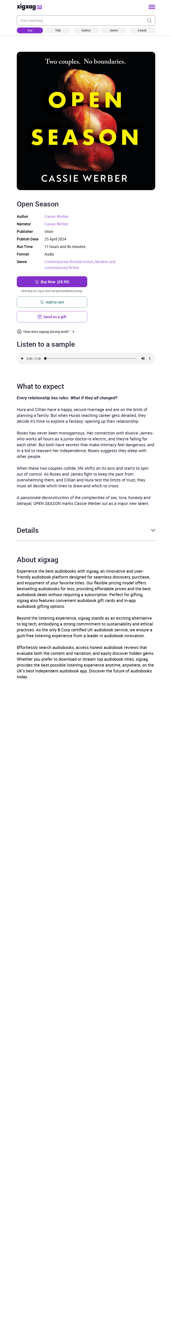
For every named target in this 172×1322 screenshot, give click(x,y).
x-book (142, 30)
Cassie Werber (56, 216)
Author (86, 30)
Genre (114, 30)
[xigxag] (29, 6)
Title (58, 30)
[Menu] (152, 7)
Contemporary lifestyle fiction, (69, 261)
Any (30, 30)
